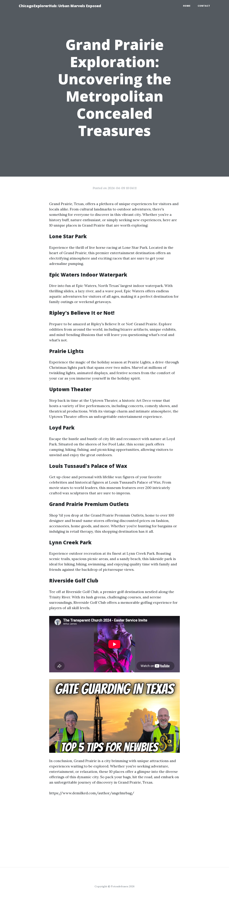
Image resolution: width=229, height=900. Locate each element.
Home (187, 5)
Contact (204, 5)
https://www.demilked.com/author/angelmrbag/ (91, 793)
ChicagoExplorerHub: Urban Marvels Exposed (60, 5)
